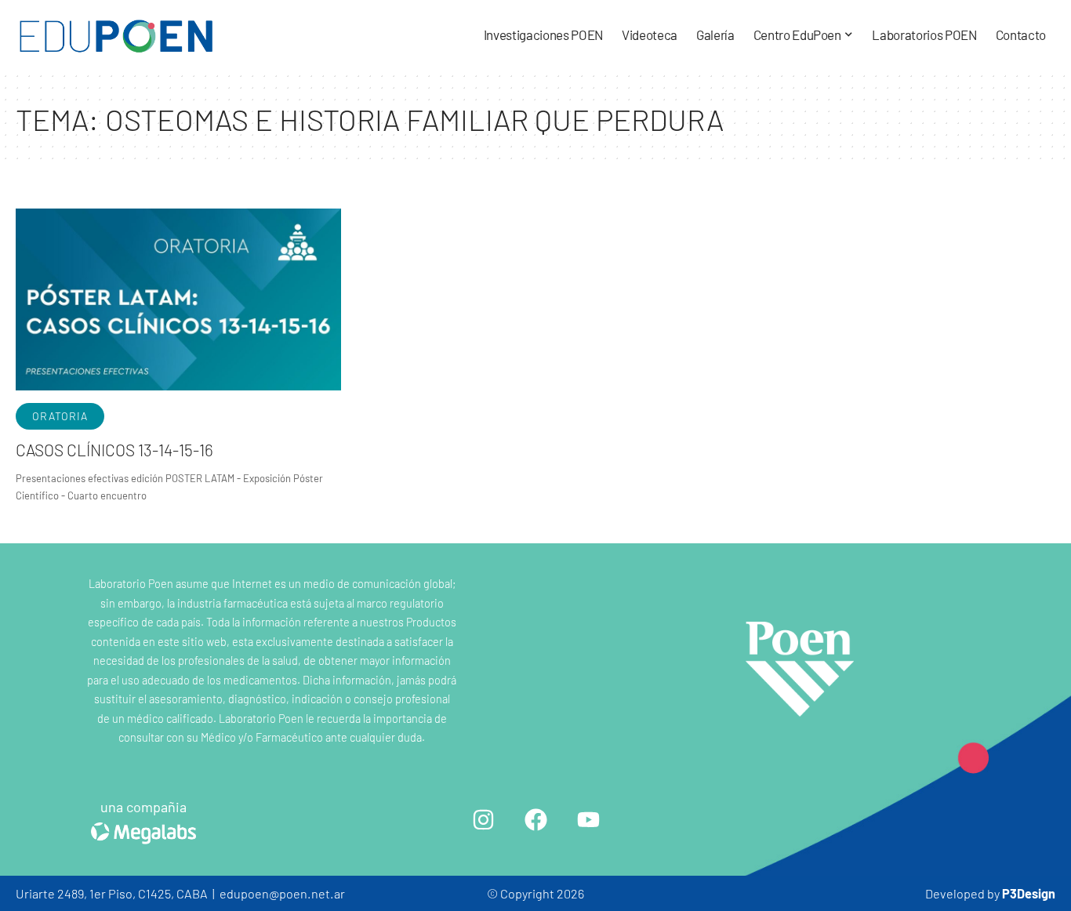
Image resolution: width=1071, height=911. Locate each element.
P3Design (1028, 893)
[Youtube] (588, 819)
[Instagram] (483, 819)
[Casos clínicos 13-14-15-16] (178, 300)
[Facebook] (535, 819)
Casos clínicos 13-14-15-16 (114, 449)
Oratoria (60, 416)
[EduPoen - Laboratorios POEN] (116, 35)
